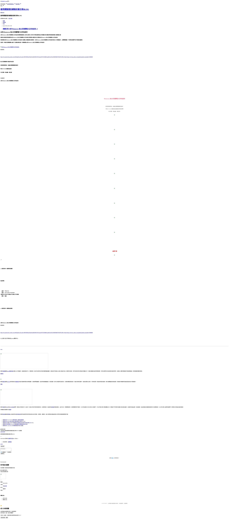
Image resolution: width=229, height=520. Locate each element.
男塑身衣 (17, 381)
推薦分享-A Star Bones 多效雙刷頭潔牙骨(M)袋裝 (13, 425)
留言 (12, 438)
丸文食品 (12, 407)
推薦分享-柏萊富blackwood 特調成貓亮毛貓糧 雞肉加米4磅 (15, 424)
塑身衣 (1, 373)
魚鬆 (1, 384)
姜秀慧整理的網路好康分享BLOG (14, 9)
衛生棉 (3, 414)
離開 (7, 517)
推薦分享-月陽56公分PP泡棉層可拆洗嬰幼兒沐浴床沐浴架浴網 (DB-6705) (18, 422)
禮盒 (10, 409)
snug (1, 349)
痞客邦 (9, 438)
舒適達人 (9, 414)
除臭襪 (3, 371)
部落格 (4, 22)
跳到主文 (2, 12)
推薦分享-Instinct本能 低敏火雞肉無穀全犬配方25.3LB (14, 421)
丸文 (7, 407)
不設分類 (10, 18)
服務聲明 (125, 503)
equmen (8, 381)
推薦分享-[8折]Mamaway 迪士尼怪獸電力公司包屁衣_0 (20, 29)
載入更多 (2, 446)
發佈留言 (2, 453)
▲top (1, 443)
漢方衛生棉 (18, 414)
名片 (4, 23)
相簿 (4, 20)
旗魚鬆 (52, 407)
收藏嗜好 (10, 441)
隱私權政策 (121, 503)
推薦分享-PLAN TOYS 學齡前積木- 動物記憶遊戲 (13, 419)
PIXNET (105, 503)
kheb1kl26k (2, 431)
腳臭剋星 (11, 371)
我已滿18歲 (3, 517)
